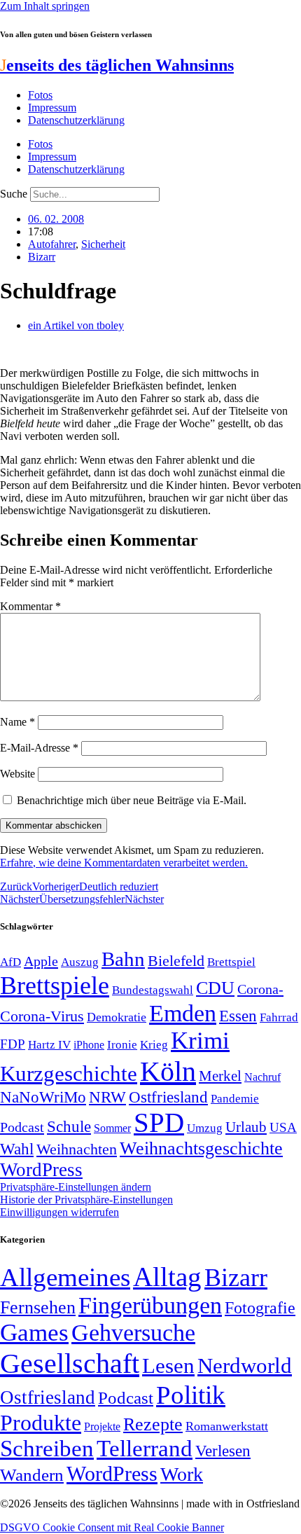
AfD (10, 962)
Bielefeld (176, 960)
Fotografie (260, 1308)
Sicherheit (103, 244)
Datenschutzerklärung (76, 120)
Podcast (22, 1127)
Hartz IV (49, 1044)
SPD (159, 1122)
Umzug (205, 1128)
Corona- (260, 989)
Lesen (168, 1365)
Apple (41, 961)
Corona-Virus (42, 1016)
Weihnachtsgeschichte (201, 1148)
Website (17, 774)
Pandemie (235, 1098)
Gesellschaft (69, 1363)
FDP (12, 1044)
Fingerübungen (150, 1305)
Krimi (200, 1040)
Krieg (154, 1044)
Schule (69, 1126)
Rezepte (153, 1424)
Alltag (167, 1277)
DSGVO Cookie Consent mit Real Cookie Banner (112, 1527)
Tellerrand (144, 1448)
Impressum (52, 107)
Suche (13, 194)
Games (34, 1332)
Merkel (220, 1076)
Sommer (112, 1128)
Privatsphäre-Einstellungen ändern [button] (75, 1187)
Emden (182, 1013)
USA (283, 1127)
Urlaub (246, 1127)
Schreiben (47, 1448)
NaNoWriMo (43, 1097)
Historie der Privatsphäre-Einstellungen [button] (86, 1199)
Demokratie (116, 1017)
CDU (215, 988)
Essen (238, 1016)
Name (17, 722)
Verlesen (223, 1451)
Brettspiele (54, 986)
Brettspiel (231, 962)
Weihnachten (76, 1149)
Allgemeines (65, 1277)
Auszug (80, 962)
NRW (107, 1097)
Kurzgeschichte (68, 1073)
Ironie (122, 1044)
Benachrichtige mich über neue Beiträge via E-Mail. (131, 800)
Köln (168, 1071)
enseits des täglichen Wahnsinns (117, 65)
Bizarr (41, 257)
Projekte (102, 1426)
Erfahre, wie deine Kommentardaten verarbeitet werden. (124, 863)
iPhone (89, 1045)
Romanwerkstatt (227, 1426)
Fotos (40, 95)
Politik (190, 1395)
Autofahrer (52, 244)
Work (181, 1474)
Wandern (32, 1474)
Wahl (17, 1149)
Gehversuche (133, 1333)
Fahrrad (279, 1017)
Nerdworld (244, 1365)
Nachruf (262, 1077)
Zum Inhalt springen (45, 6)
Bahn (123, 959)
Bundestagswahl (152, 990)
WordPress (41, 1169)
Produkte (40, 1422)
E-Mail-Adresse (39, 748)
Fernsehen (38, 1307)
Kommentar (30, 606)
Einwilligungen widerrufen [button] (59, 1212)
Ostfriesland (168, 1097)
